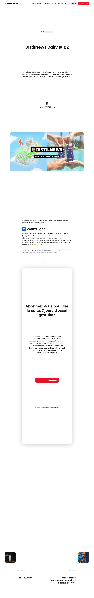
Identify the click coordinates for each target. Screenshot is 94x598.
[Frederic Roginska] (47, 103)
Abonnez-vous (83, 3)
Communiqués (46, 3)
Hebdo (39, 3)
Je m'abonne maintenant (47, 380)
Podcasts (54, 3)
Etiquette (55, 265)
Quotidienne (32, 3)
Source (40, 245)
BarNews (61, 3)
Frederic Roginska (47, 106)
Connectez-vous (54, 407)
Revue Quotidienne (48, 31)
